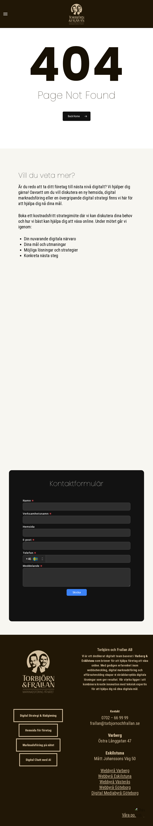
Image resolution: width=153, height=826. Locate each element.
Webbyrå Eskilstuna (115, 776)
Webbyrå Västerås (115, 781)
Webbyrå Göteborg (115, 787)
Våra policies (133, 815)
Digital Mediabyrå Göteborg (114, 793)
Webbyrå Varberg (115, 770)
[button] (5, 14)
